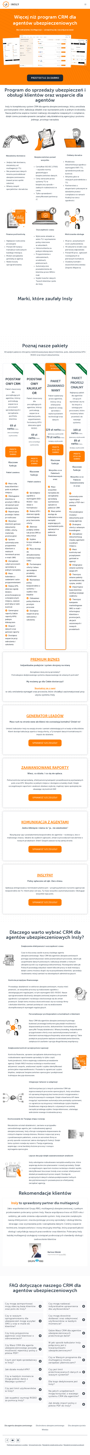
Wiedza (45, 1430)
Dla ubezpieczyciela (77, 1425)
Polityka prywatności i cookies (17, 1445)
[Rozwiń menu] (85, 4)
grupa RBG (62, 1254)
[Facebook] (7, 1440)
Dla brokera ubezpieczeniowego (50, 1425)
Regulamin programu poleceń (74, 1445)
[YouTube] (12, 1440)
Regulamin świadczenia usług (52, 1445)
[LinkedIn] (18, 1440)
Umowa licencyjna (35, 1445)
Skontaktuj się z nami (45, 688)
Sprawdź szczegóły (45, 743)
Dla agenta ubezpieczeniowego (18, 1425)
